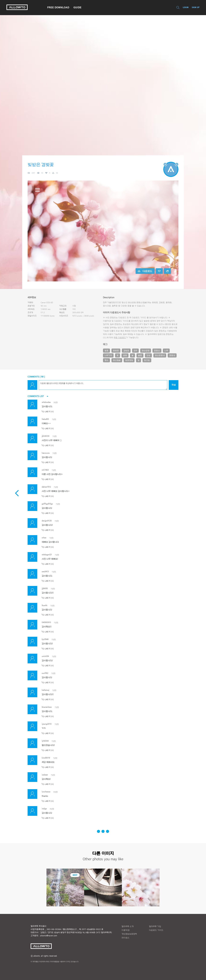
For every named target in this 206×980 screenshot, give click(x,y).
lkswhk (44, 605)
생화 (125, 355)
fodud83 (45, 419)
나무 (166, 351)
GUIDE (77, 7)
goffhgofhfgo (47, 504)
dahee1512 (46, 487)
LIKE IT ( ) (49, 412)
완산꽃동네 (160, 355)
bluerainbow (47, 707)
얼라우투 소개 (128, 926)
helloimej (45, 690)
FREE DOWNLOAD (58, 7)
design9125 (47, 521)
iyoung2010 (47, 724)
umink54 (45, 656)
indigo (44, 809)
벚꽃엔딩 (129, 360)
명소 (106, 360)
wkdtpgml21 (47, 555)
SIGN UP (196, 7)
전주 (135, 351)
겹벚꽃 (126, 351)
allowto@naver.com (48, 936)
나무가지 (108, 355)
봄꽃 (140, 355)
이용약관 (126, 930)
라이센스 (125, 938)
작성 (174, 385)
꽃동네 (172, 355)
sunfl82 (45, 673)
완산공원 (145, 351)
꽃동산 (157, 351)
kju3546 (45, 639)
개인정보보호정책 (129, 934)
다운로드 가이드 (139, 318)
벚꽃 (106, 351)
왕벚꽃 (116, 351)
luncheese (46, 792)
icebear (45, 775)
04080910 (46, 622)
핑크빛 (147, 360)
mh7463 (45, 470)
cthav (44, 538)
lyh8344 (45, 741)
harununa (45, 453)
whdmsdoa (46, 402)
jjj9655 (45, 588)
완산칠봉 (117, 360)
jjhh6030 (45, 436)
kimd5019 (46, 758)
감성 (148, 355)
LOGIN (186, 7)
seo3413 (45, 571)
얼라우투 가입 (155, 926)
